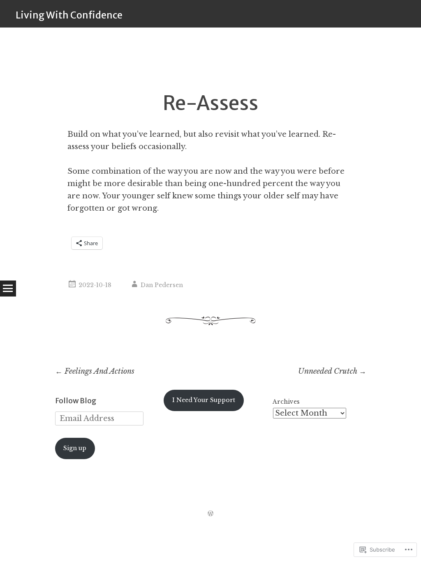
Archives (286, 401)
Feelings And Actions (94, 371)
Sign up (74, 448)
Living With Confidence (69, 15)
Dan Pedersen (162, 285)
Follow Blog (75, 400)
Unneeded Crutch (332, 371)
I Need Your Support (203, 400)
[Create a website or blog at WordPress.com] (210, 513)
